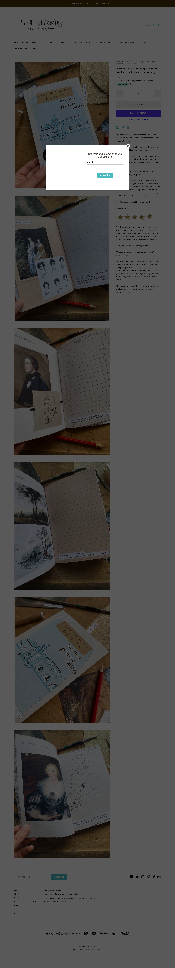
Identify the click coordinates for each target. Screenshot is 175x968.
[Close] (128, 146)
